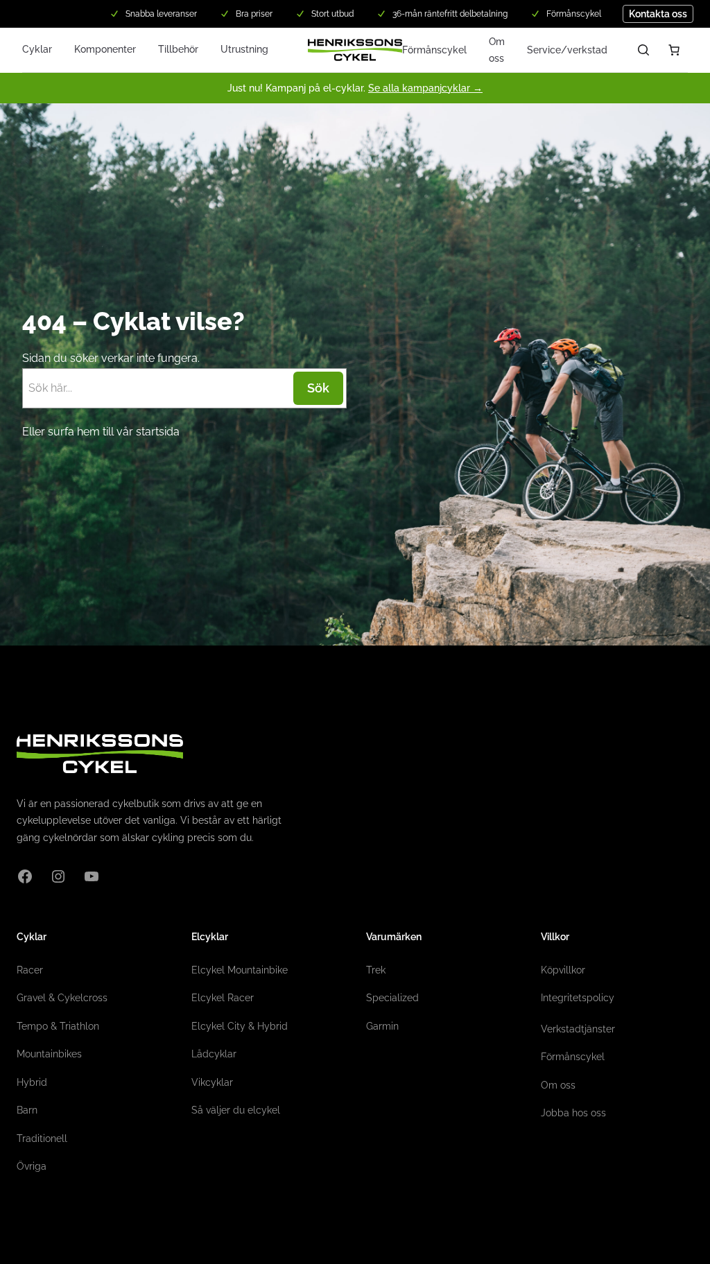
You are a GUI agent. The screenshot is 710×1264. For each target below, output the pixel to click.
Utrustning (244, 49)
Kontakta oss (658, 13)
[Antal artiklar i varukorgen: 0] (674, 50)
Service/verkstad (567, 49)
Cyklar (37, 49)
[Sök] (643, 50)
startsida (158, 431)
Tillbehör (178, 49)
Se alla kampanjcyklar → (425, 88)
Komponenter (105, 49)
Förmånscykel (434, 49)
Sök (318, 388)
